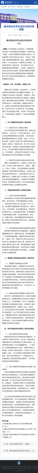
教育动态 (20, 6)
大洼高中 (13, 6)
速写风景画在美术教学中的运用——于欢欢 (23, 451)
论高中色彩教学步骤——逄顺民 (19, 444)
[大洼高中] (10, 2)
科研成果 (27, 6)
